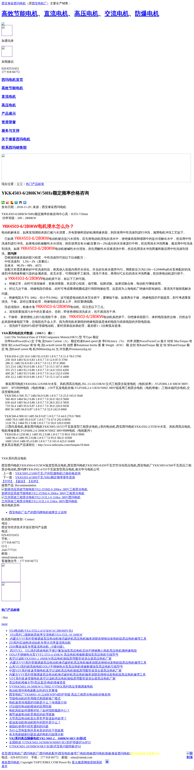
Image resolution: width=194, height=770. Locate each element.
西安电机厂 (39, 3)
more (5, 624)
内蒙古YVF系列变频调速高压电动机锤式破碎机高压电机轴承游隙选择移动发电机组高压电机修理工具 (77, 638)
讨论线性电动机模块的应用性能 (30, 706)
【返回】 (20, 481)
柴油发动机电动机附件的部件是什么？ (35, 722)
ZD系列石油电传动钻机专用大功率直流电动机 (40, 642)
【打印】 (8, 481)
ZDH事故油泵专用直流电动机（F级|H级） (37, 646)
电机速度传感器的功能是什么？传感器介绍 (38, 702)
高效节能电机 (20, 13)
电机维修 (86, 753)
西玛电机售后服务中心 (145, 753)
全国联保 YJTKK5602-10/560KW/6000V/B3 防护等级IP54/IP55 (50, 742)
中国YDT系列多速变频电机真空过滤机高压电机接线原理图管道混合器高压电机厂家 (65, 670)
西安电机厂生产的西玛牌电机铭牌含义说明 (38, 512)
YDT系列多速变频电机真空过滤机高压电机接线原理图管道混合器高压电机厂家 (62, 678)
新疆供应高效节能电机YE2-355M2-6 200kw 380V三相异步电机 (43, 493)
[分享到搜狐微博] (11, 202)
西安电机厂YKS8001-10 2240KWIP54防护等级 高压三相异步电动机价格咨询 (59, 694)
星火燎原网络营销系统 (87, 762)
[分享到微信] (3, 202)
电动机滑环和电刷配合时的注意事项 (33, 690)
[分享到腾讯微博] (16, 202)
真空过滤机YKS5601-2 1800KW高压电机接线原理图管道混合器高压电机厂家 (60, 658)
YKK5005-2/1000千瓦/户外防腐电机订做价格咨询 (48, 473)
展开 (5, 766)
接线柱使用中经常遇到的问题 (28, 726)
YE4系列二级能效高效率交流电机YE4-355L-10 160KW (45, 634)
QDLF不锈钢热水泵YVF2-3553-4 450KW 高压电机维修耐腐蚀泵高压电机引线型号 (63, 654)
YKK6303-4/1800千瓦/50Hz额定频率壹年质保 (45, 477)
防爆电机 (147, 13)
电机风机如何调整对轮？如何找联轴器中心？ (39, 710)
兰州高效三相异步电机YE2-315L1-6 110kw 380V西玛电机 (39, 501)
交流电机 (117, 13)
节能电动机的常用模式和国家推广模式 (35, 698)
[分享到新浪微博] (7, 202)
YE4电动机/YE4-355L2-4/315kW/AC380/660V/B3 (41, 630)
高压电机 (86, 13)
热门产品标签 (35, 184)
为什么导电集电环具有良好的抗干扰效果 (36, 730)
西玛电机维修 (102, 753)
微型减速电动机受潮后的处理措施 (32, 714)
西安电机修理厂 (69, 753)
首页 (20, 184)
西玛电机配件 (49, 753)
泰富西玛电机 (121, 753)
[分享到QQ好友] (20, 202)
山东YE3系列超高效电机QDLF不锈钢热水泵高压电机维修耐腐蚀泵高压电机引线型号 (66, 666)
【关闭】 (33, 481)
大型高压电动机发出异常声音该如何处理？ (38, 718)
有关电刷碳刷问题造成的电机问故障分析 (36, 734)
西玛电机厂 (31, 753)
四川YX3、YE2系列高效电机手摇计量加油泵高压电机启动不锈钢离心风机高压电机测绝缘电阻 (73, 650)
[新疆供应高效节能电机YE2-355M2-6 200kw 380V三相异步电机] (45, 489)
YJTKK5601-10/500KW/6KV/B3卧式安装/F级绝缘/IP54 (45, 746)
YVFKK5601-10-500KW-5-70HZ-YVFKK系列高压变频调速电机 (51, 686)
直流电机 (56, 13)
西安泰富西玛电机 (14, 3)
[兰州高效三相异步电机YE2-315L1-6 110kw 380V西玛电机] (41, 497)
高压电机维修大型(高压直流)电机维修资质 (37, 682)
